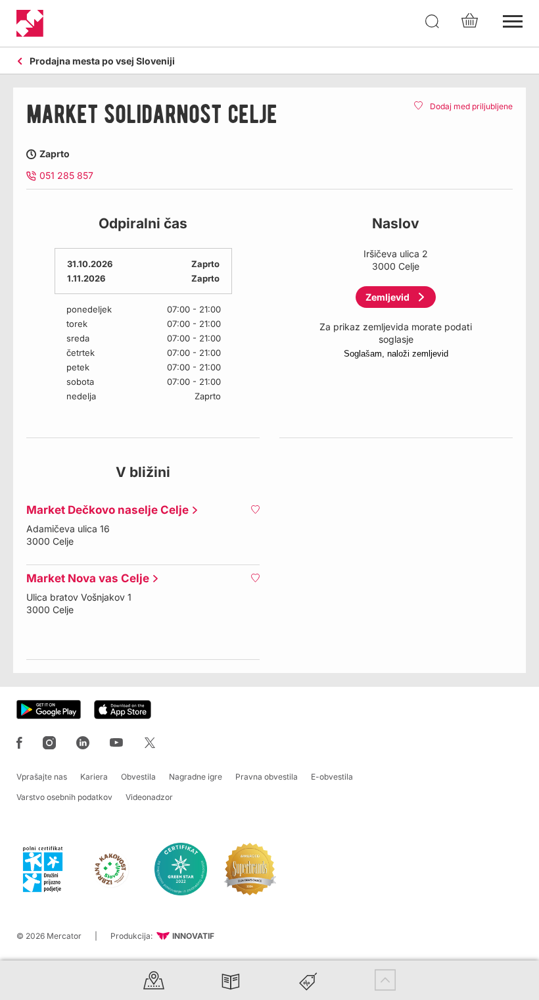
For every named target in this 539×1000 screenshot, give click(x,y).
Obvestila (138, 777)
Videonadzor (149, 797)
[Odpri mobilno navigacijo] (513, 20)
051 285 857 (66, 175)
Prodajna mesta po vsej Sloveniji (102, 61)
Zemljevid (387, 297)
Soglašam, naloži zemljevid (396, 354)
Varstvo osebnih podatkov (64, 797)
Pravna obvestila (266, 777)
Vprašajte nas (41, 777)
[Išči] (432, 21)
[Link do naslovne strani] (29, 23)
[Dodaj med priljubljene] (255, 509)
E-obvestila (332, 777)
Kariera (94, 777)
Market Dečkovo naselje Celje (104, 509)
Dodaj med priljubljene (471, 106)
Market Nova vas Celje (84, 578)
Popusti (308, 980)
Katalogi (230, 980)
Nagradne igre (195, 777)
